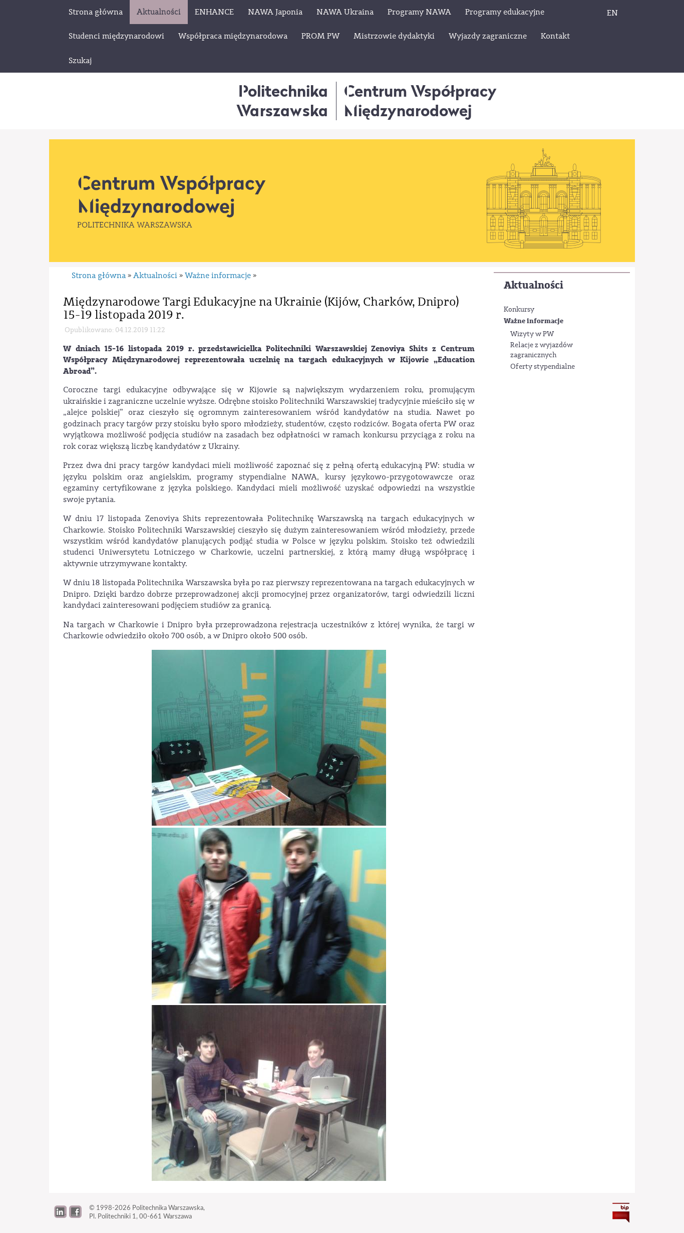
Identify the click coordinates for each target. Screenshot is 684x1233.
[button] (75, 1215)
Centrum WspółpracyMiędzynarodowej (420, 100)
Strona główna (99, 276)
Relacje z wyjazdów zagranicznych (541, 350)
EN (612, 13)
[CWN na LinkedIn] (60, 1215)
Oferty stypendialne (542, 366)
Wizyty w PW (532, 334)
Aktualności (533, 285)
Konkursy (519, 309)
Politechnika (282, 100)
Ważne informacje (533, 321)
